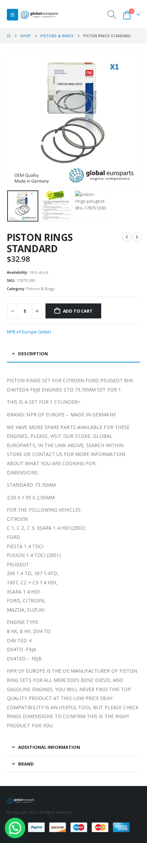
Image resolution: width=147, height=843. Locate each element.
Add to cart (78, 311)
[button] (12, 14)
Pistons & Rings (40, 288)
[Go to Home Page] (9, 35)
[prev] (127, 237)
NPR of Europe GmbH (29, 332)
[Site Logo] (39, 15)
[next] (137, 237)
